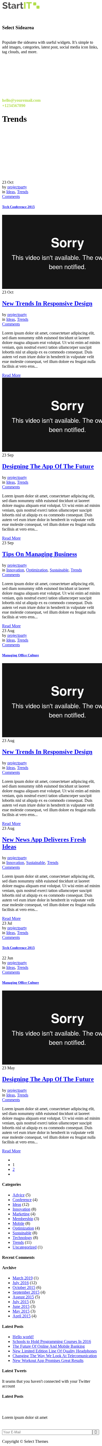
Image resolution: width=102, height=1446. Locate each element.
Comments (11, 196)
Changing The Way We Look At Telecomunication (55, 1355)
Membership (23, 1218)
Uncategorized (25, 1247)
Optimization (37, 570)
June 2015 (21, 1306)
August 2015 (23, 1297)
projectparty (17, 187)
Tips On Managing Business (39, 554)
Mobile (18, 1223)
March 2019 (23, 1278)
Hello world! (23, 1337)
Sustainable (59, 570)
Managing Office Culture (20, 655)
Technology (22, 1237)
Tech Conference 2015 (18, 207)
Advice (19, 1195)
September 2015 (26, 1292)
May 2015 (21, 1311)
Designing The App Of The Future (48, 466)
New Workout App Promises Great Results (48, 1360)
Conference (22, 1199)
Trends (22, 192)
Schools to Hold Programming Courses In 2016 (52, 1341)
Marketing (21, 1214)
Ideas (10, 192)
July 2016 (21, 1282)
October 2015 (24, 1287)
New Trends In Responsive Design (47, 303)
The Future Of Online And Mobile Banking (49, 1346)
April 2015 (22, 1316)
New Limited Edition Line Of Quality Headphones (55, 1351)
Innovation (15, 570)
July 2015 (21, 1301)
